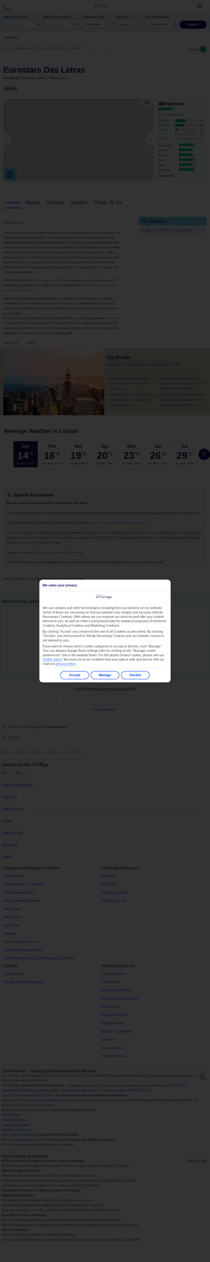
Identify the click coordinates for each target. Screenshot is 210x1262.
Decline (135, 675)
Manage (105, 675)
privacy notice (66, 664)
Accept (74, 675)
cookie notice (52, 659)
